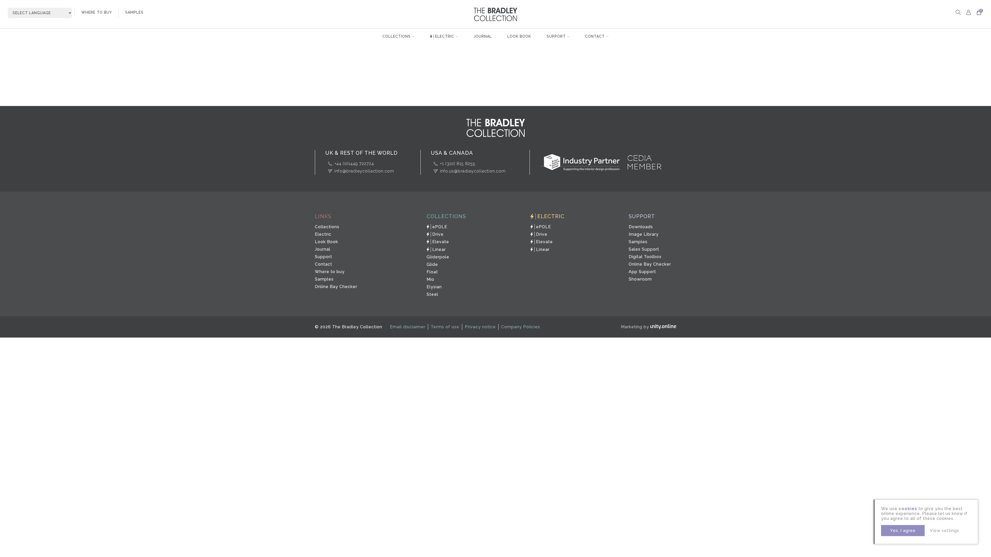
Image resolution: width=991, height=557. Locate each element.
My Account (968, 12)
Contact (595, 36)
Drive (438, 234)
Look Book (519, 36)
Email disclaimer (407, 326)
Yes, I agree (903, 530)
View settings (944, 530)
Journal (483, 36)
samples (134, 12)
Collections (396, 36)
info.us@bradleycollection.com (473, 171)
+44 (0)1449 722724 (354, 163)
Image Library (644, 234)
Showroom (640, 279)
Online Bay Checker (336, 286)
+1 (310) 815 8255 (457, 163)
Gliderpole (438, 257)
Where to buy (330, 271)
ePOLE (439, 226)
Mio (430, 279)
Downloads (641, 226)
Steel (432, 294)
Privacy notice (480, 326)
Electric (444, 36)
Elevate (440, 241)
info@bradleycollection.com (364, 171)
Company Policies (520, 326)
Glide (432, 264)
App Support (642, 271)
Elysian (434, 286)
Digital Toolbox (645, 256)
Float (432, 271)
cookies (908, 508)
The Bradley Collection (495, 14)
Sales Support (644, 249)
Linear (439, 249)
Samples (324, 279)
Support (556, 36)
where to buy (96, 12)
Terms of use (445, 326)
